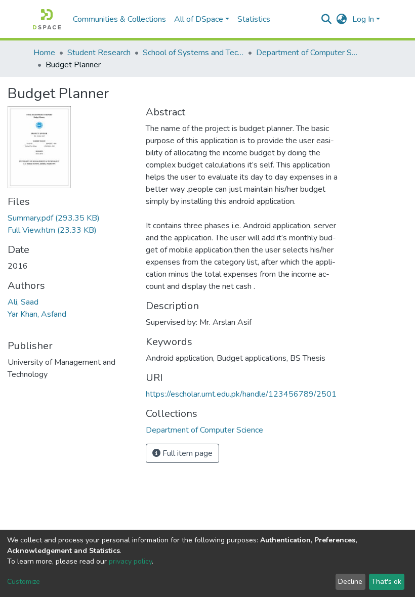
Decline (350, 581)
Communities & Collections (119, 19)
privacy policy (130, 561)
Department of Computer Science (306, 52)
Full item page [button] (186, 453)
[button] (342, 19)
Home (44, 52)
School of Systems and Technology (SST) (193, 52)
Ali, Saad (23, 302)
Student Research (99, 52)
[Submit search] (327, 19)
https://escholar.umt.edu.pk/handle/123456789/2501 (241, 394)
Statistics (253, 19)
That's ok (386, 581)
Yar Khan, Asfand (37, 314)
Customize (23, 581)
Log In (363, 19)
